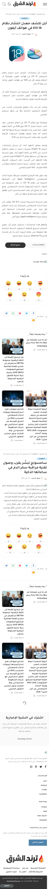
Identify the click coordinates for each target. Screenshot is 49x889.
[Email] (33, 320)
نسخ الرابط (15, 245)
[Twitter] (26, 313)
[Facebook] (33, 313)
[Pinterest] (20, 313)
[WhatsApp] (13, 313)
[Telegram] (6, 313)
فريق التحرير (26, 34)
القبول (7, 886)
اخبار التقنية (16, 349)
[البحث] (5, 4)
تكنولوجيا (25, 18)
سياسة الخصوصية (13, 881)
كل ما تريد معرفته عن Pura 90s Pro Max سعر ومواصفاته (36, 343)
